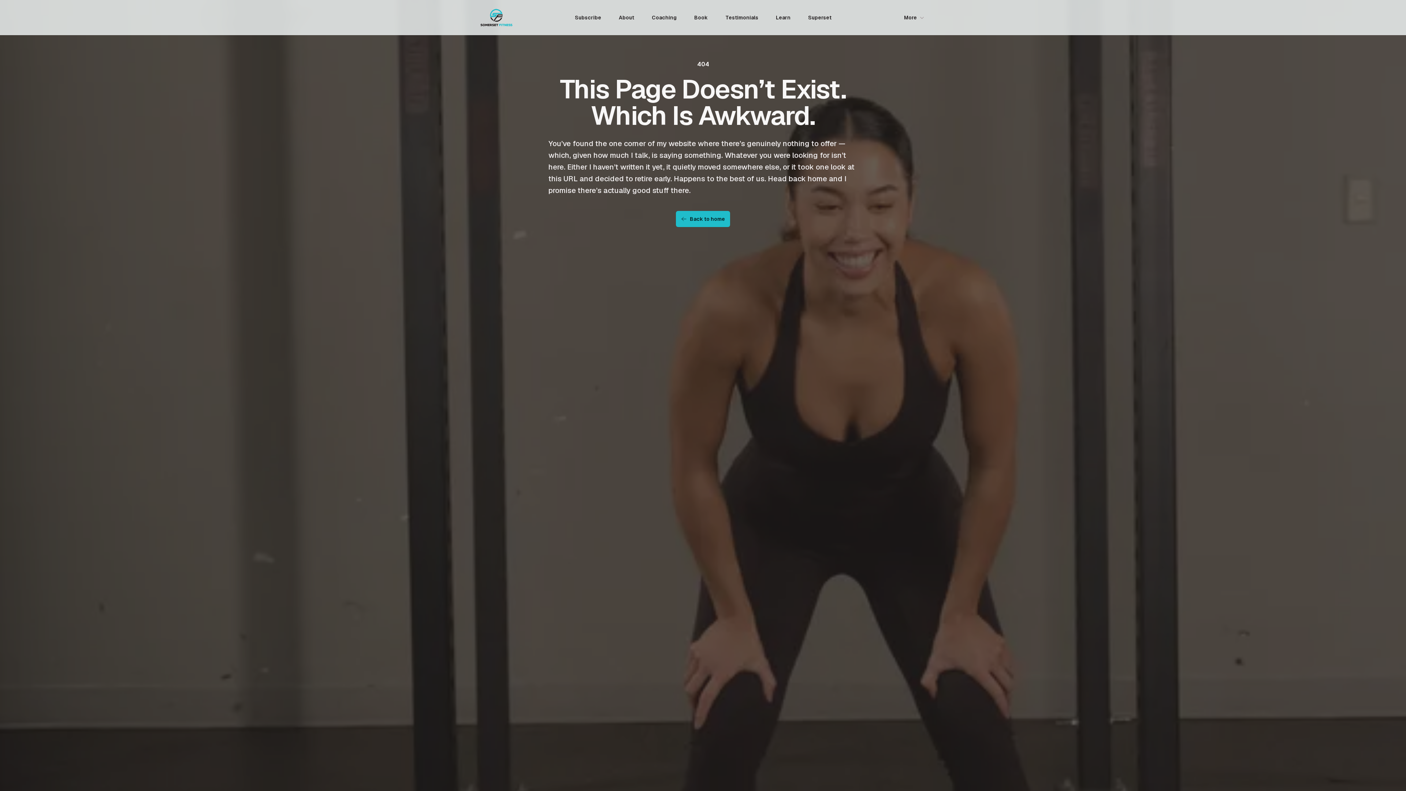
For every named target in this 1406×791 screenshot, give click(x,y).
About (626, 17)
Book (701, 17)
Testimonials (741, 17)
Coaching (664, 17)
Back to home (707, 219)
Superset (820, 17)
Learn (783, 17)
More (910, 17)
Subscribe (588, 17)
